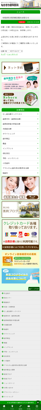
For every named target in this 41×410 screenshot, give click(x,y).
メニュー (37, 408)
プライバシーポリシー (11, 392)
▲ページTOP (34, 289)
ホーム (4, 408)
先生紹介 (7, 293)
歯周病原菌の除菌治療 (11, 124)
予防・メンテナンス (11, 158)
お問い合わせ (8, 387)
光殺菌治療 (7, 128)
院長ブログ (8, 378)
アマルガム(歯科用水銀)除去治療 (16, 168)
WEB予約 (29, 408)
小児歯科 (6, 163)
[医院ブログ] (20, 209)
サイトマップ (8, 396)
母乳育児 (6, 153)
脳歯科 (5, 173)
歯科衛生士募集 (9, 369)
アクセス (12, 408)
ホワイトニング (9, 133)
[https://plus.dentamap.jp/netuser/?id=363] (20, 68)
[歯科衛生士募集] (20, 82)
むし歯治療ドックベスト (12, 114)
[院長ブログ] (20, 99)
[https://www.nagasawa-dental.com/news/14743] (20, 259)
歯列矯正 (6, 138)
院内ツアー (8, 298)
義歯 (4, 143)
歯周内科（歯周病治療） (12, 119)
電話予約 (20, 408)
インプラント (8, 148)
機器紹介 (7, 302)
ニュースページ (9, 383)
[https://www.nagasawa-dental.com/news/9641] (20, 275)
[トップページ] (20, 4)
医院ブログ (8, 374)
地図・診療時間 (9, 307)
